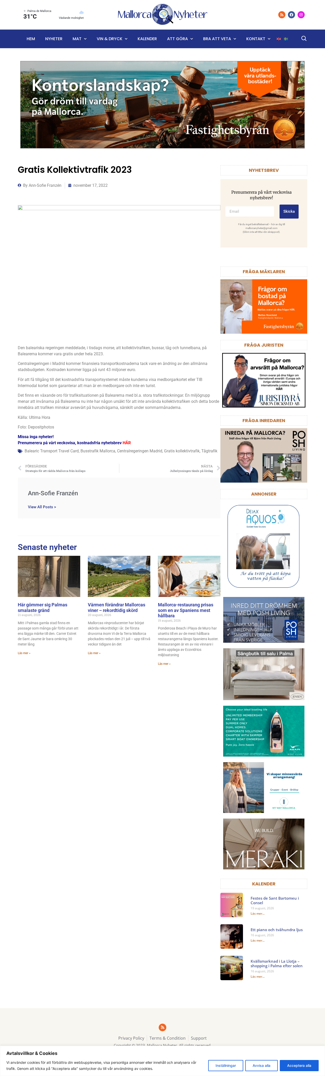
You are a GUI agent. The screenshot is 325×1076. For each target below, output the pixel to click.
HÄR (127, 442)
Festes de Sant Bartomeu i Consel (275, 900)
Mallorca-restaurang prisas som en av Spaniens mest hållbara (185, 610)
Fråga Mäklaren (264, 271)
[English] (279, 39)
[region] (162, 1061)
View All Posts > (42, 507)
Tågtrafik (209, 451)
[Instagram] (301, 14)
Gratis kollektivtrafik (182, 451)
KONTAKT (255, 39)
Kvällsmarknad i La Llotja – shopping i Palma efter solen (277, 963)
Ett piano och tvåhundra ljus (277, 929)
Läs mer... (258, 913)
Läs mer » (24, 653)
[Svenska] (286, 39)
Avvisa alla (261, 1065)
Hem (31, 39)
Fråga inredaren (263, 420)
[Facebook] (291, 14)
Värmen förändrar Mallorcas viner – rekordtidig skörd (116, 607)
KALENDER (263, 884)
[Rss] (281, 14)
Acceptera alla (299, 1065)
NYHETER (53, 39)
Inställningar (226, 1065)
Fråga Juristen (263, 345)
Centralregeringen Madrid (139, 451)
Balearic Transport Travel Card (52, 451)
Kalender (147, 39)
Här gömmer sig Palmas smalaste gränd (42, 607)
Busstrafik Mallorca (97, 451)
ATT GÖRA (177, 39)
